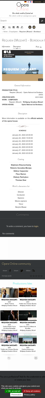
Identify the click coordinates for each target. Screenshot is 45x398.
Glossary (17, 27)
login (36, 226)
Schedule (13, 27)
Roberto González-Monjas (21, 168)
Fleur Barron (21, 174)
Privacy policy (29, 395)
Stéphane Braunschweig (21, 165)
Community (34, 27)
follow (28, 271)
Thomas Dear (20, 180)
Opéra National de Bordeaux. (32, 104)
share (5, 271)
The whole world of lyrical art (22, 13)
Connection (30, 27)
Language (9, 27)
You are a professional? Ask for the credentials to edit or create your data (22, 378)
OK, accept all (14, 391)
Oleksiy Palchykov (20, 177)
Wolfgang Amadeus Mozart (33, 102)
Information (6, 46)
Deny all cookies (32, 391)
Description (17, 46)
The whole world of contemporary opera (22, 16)
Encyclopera (13, 31)
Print (37, 47)
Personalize (16, 395)
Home (5, 31)
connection (37, 2)
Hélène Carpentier (21, 171)
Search (22, 27)
